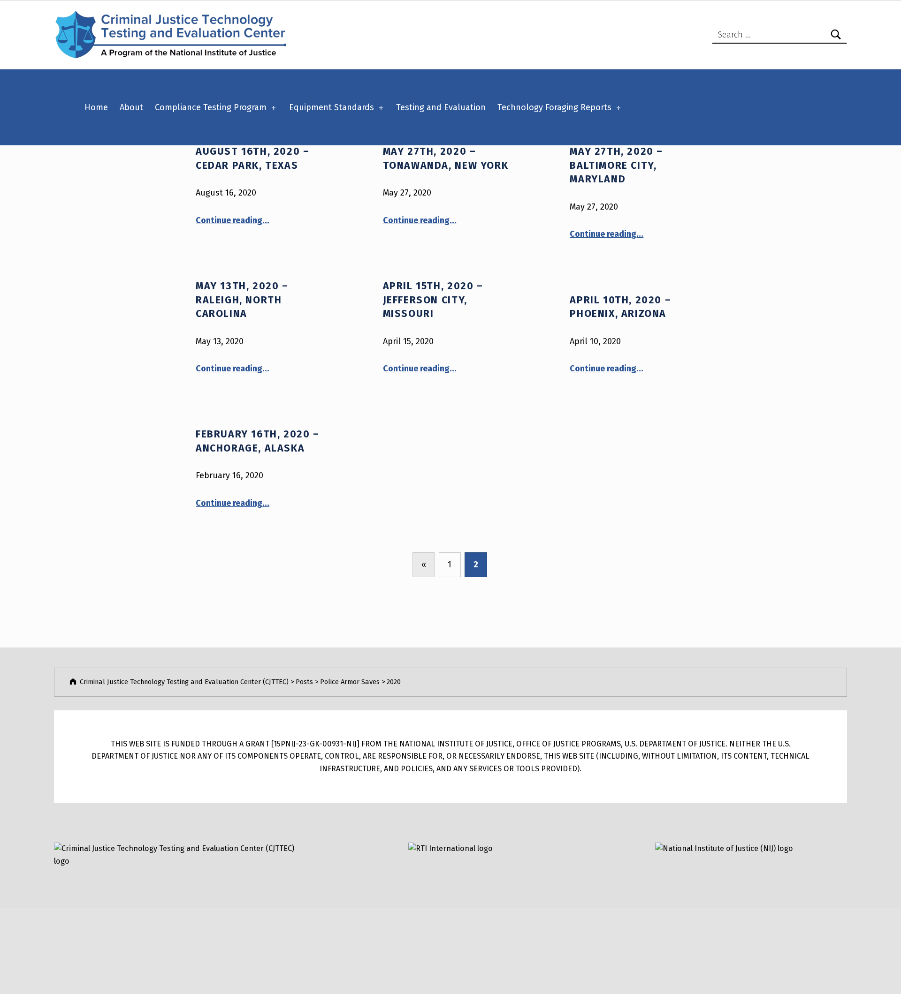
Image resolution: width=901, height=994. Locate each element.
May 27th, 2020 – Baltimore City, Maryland (616, 165)
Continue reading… (232, 220)
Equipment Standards (331, 107)
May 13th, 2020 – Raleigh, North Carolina (242, 300)
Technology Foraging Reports (554, 107)
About (131, 107)
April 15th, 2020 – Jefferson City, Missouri (433, 300)
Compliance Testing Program (211, 107)
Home (96, 107)
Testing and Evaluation (441, 107)
